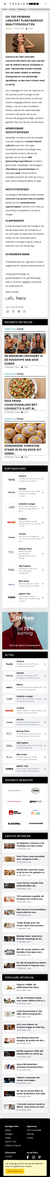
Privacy (30, 1137)
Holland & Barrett (13, 1145)
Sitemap (30, 1134)
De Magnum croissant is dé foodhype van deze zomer (23, 359)
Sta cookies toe (15, 1171)
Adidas (8, 1130)
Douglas (8, 1134)
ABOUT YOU (10, 1141)
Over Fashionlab (34, 1130)
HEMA (8, 1137)
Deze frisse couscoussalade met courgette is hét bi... (20, 404)
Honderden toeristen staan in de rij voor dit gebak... (22, 449)
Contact (8, 1156)
